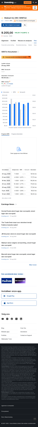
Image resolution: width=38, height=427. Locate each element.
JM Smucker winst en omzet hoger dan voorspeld (18, 234)
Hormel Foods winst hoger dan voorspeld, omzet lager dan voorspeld (18, 212)
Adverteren (23, 331)
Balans (30, 45)
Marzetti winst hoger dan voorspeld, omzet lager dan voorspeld (18, 255)
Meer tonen (33, 265)
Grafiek (13, 41)
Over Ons (23, 328)
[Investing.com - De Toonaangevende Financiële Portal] (10, 2)
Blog (2, 328)
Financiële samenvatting (7, 45)
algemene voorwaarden (7, 405)
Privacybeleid (5, 411)
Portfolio (3, 335)
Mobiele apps (5, 331)
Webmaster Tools (6, 339)
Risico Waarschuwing (6, 417)
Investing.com (5, 216)
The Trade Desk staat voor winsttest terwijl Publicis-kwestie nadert (16, 224)
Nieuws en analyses (25, 41)
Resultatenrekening (21, 45)
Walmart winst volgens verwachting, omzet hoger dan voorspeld (18, 244)
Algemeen (4, 41)
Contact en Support (26, 335)
